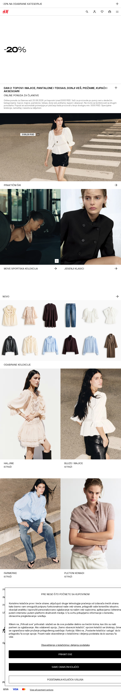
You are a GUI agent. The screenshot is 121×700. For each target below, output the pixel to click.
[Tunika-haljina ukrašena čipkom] (50, 315)
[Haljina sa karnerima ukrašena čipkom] (30, 315)
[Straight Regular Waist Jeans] (70, 315)
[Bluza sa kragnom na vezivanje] (111, 315)
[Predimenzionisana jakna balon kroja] (10, 346)
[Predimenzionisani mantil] (111, 346)
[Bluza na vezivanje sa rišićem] (30, 346)
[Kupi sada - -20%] (116, 88)
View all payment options (41, 690)
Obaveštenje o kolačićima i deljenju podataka (65, 645)
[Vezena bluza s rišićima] (10, 315)
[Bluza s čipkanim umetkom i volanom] (91, 315)
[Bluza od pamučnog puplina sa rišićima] (50, 346)
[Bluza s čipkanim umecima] (91, 346)
